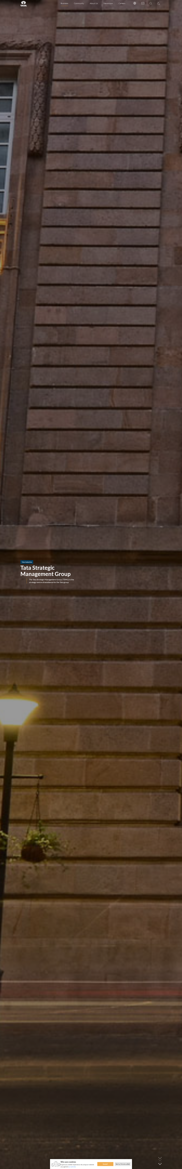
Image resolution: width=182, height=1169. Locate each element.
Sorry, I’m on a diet (123, 1164)
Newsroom (108, 3)
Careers (122, 3)
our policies (72, 1167)
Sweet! (105, 1164)
